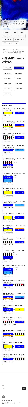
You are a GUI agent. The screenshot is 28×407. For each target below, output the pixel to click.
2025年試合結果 (19, 68)
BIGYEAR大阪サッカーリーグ (10, 43)
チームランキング (20, 36)
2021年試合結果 (18, 79)
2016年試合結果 (7, 94)
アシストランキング (19, 40)
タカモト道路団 (20, 149)
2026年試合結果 (7, 68)
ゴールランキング (8, 40)
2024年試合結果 (7, 74)
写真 (5, 36)
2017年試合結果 (18, 89)
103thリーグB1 (9, 287)
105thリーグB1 (9, 115)
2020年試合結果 (7, 84)
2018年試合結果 (7, 89)
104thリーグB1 (9, 139)
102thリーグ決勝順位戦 (11, 324)
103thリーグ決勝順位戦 (11, 219)
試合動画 (21, 33)
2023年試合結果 (18, 74)
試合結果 (14, 33)
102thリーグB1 (9, 336)
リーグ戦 (11, 36)
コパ (8, 112)
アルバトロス (8, 125)
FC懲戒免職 (6, 19)
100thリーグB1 (9, 361)
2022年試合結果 (7, 79)
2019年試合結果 (18, 84)
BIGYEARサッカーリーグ (7, 400)
